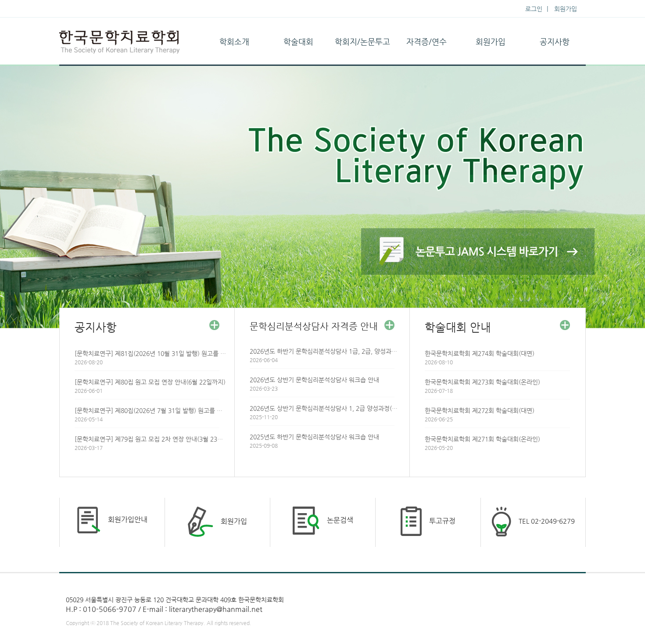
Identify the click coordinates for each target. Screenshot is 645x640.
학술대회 (298, 41)
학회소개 (234, 41)
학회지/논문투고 (362, 41)
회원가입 (565, 8)
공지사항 (555, 41)
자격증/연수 (426, 41)
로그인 (533, 8)
